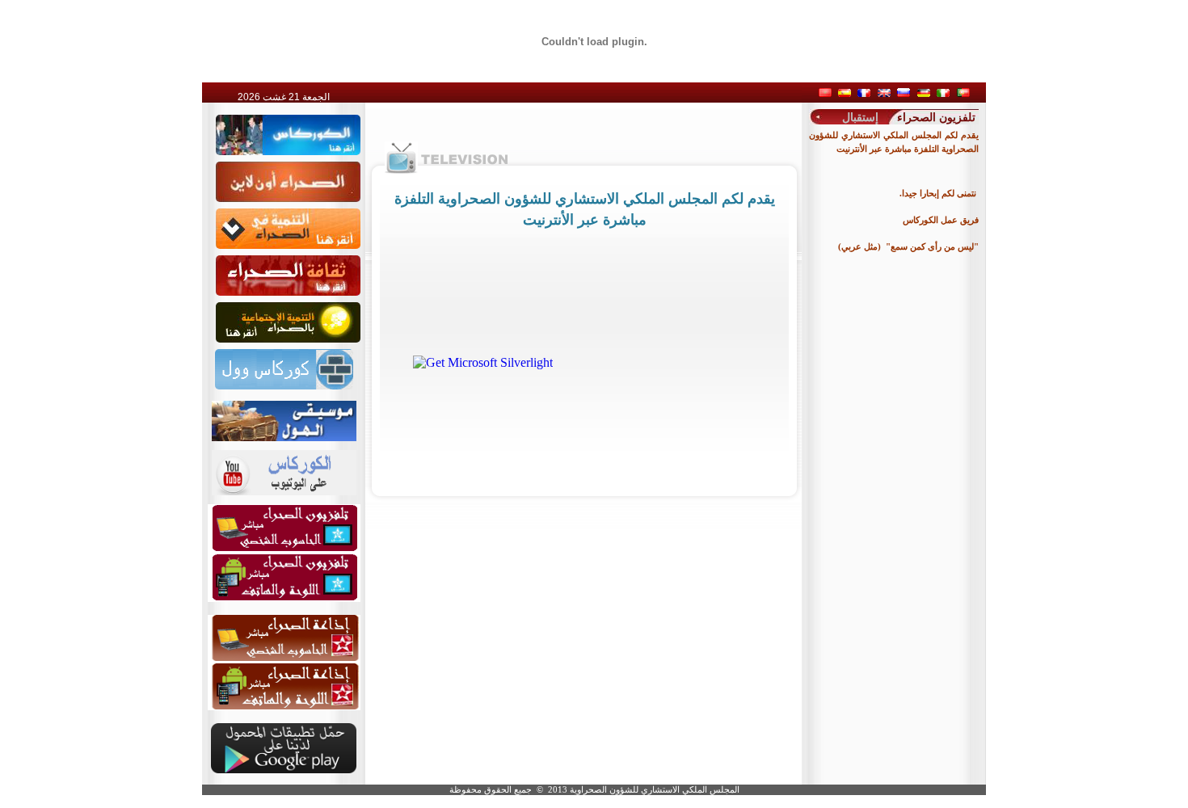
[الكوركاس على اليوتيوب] (284, 468)
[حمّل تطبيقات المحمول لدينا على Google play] (283, 770)
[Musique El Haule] (284, 416)
